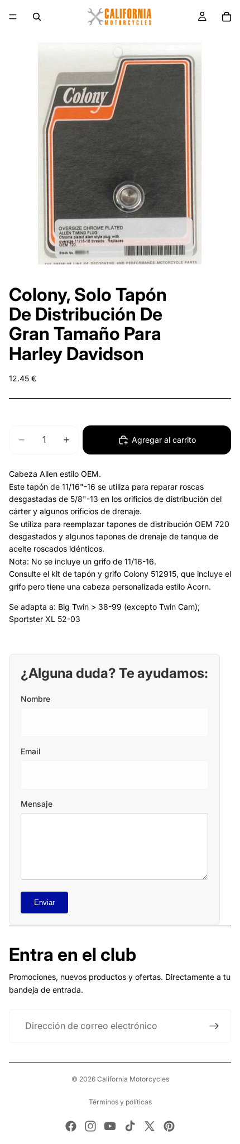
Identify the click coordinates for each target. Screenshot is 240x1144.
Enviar (44, 902)
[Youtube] (110, 1126)
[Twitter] (149, 1126)
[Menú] (13, 17)
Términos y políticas (120, 1102)
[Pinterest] (169, 1126)
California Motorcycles (133, 1079)
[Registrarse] (214, 1026)
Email (31, 751)
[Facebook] (71, 1126)
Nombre (35, 698)
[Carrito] (226, 16)
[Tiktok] (130, 1126)
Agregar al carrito (164, 439)
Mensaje (36, 803)
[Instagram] (90, 1126)
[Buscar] (37, 16)
